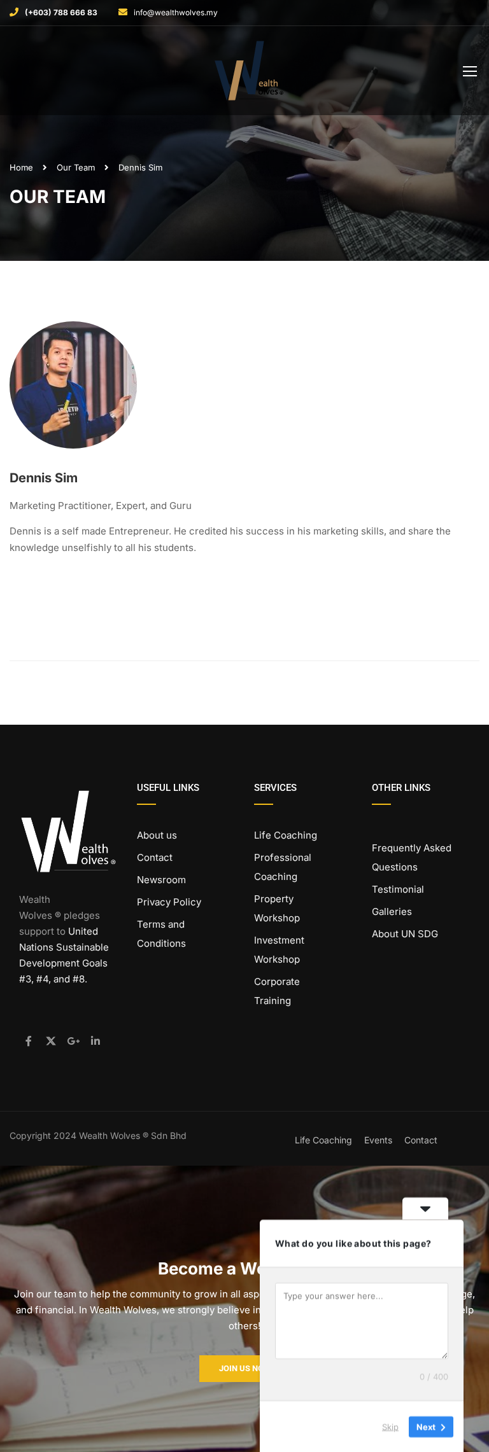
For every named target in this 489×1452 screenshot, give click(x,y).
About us (157, 835)
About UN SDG (405, 934)
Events (378, 1139)
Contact (155, 857)
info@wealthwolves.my (176, 12)
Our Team (76, 167)
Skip (390, 1426)
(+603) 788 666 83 (61, 12)
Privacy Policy (169, 902)
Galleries (392, 911)
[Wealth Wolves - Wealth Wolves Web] (249, 73)
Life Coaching (285, 835)
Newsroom (161, 880)
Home (21, 167)
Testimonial (398, 889)
